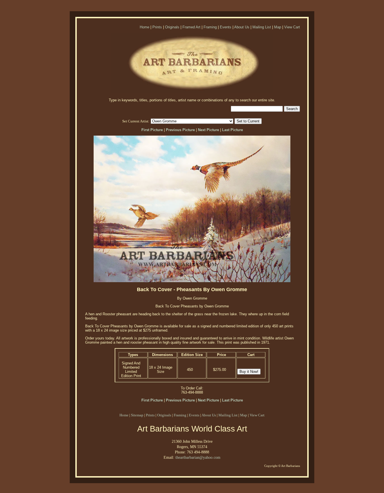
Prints (157, 27)
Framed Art (191, 27)
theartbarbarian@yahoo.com (197, 457)
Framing (210, 27)
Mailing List (261, 27)
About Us (241, 27)
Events (225, 27)
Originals (172, 27)
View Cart (292, 27)
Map (277, 27)
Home (144, 27)
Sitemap (137, 415)
